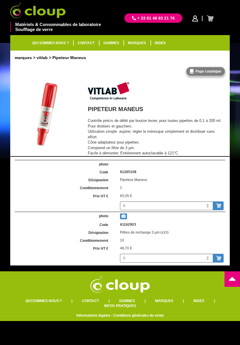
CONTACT (86, 43)
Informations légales (93, 315)
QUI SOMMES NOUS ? (50, 43)
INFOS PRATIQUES (120, 306)
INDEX (160, 43)
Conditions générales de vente (138, 315)
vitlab (42, 57)
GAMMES (111, 43)
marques (23, 57)
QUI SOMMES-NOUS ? (43, 301)
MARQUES (137, 43)
